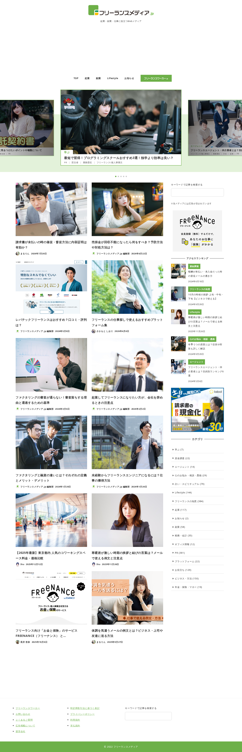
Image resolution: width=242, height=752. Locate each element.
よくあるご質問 (24, 719)
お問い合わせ (23, 714)
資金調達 (180, 458)
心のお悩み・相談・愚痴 (188, 475)
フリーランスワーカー (28, 708)
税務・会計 (181, 535)
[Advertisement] (121, 50)
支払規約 (75, 725)
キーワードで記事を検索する (187, 184)
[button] (115, 176)
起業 (231, 154)
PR (9, 154)
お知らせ (180, 518)
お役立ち (180, 569)
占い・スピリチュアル (187, 483)
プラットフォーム (184, 561)
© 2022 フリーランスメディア (121, 746)
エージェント (197, 146)
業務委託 (87, 162)
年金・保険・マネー (186, 587)
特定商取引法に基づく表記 (85, 708)
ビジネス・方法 (183, 578)
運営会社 (20, 731)
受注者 (75, 162)
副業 (177, 526)
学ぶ (67, 152)
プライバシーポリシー (82, 714)
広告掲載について (25, 725)
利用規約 (75, 719)
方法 (225, 154)
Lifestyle (180, 492)
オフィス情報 (182, 544)
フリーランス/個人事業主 (110, 162)
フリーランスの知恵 (186, 501)
